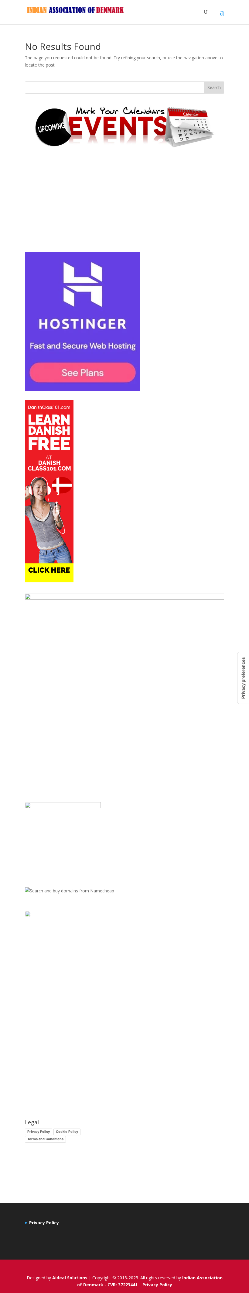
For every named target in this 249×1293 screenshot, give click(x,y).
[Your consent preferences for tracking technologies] (243, 678)
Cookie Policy (67, 1131)
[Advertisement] (124, 200)
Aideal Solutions (69, 1278)
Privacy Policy (38, 1131)
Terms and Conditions (45, 1139)
